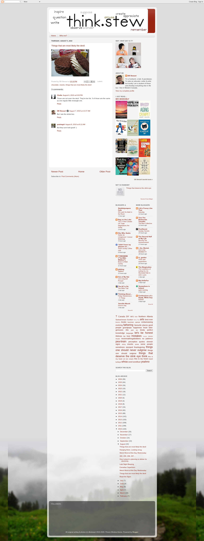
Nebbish (121, 271)
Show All (130, 310)
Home (53, 36)
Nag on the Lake (124, 220)
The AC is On (123, 286)
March (122, 493)
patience (149, 338)
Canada (121, 316)
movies (150, 336)
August (123, 444)
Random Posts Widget (147, 199)
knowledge (120, 333)
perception (132, 342)
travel (151, 359)
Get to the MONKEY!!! (142, 251)
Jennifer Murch (124, 304)
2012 (120, 423)
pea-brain (121, 341)
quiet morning (143, 290)
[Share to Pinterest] (94, 81)
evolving (119, 325)
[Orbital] (133, 175)
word (130, 362)
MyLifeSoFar (143, 280)
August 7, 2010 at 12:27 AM (79, 111)
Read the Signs (125, 477)
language (129, 333)
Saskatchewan (121, 320)
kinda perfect (146, 330)
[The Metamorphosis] (144, 174)
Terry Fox (136, 319)
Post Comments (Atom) (70, 176)
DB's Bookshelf (122, 99)
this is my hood (141, 359)
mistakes (136, 335)
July (121, 480)
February (123, 496)
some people (147, 344)
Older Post (105, 171)
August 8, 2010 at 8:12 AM (75, 124)
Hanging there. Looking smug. (131, 450)
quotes (142, 342)
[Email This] (85, 81)
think (144, 356)
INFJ (132, 317)
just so (134, 330)
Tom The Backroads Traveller (142, 219)
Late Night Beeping (127, 464)
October (123, 438)
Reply (59, 104)
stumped (129, 347)
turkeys (118, 362)
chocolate (55, 85)
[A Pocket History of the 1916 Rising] (121, 152)
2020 (120, 398)
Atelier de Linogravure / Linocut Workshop (125, 237)
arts (142, 319)
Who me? (63, 36)
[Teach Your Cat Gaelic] (144, 135)
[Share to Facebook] (92, 81)
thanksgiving (139, 347)
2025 (120, 382)
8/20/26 (141, 299)
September (124, 441)
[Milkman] (121, 118)
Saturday (141, 212)
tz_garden (142, 257)
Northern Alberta (145, 316)
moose (145, 336)
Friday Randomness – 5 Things (125, 297)
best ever (149, 319)
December (124, 432)
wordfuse (137, 362)
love (128, 336)
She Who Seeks (124, 233)
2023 (120, 388)
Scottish (130, 320)
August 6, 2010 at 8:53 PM (73, 95)
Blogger (135, 532)
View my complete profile (125, 91)
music (118, 339)
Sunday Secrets (143, 231)
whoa (124, 361)
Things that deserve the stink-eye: (139, 188)
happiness (137, 327)
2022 (120, 392)
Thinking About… (125, 294)
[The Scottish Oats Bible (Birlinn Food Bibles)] (133, 135)
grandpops (127, 327)
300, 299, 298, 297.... (128, 456)
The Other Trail (123, 288)
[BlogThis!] (87, 81)
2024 (120, 385)
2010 (120, 429)
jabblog (121, 269)
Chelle (59, 95)
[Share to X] (89, 81)
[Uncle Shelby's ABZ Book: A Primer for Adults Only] (121, 134)
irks (127, 330)
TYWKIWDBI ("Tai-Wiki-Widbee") (123, 258)
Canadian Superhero (127, 467)
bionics (118, 322)
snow (137, 344)
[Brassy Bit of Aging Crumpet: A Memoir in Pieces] (144, 118)
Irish (136, 317)
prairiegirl (61, 124)
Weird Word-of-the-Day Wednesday (133, 453)
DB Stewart (61, 111)
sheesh (150, 342)
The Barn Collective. (145, 223)
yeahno (145, 361)
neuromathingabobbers (131, 338)
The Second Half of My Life (145, 237)
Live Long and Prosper (123, 280)
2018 (120, 404)
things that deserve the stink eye (134, 355)
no (143, 338)
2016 (120, 410)
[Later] (144, 156)
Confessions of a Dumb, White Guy (145, 296)
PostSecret (142, 229)
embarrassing (147, 322)
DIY (127, 316)
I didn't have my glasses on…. (124, 245)
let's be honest (144, 332)
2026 (120, 379)
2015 (120, 413)
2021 (120, 395)
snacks (62, 85)
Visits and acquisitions (142, 260)
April (122, 490)
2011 (120, 426)
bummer (131, 322)
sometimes (120, 347)
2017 (120, 407)
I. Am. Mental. (143, 248)
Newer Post (57, 171)
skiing (124, 344)
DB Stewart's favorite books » (143, 179)
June (122, 484)
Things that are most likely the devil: (68, 46)
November (124, 435)
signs (118, 344)
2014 (120, 416)
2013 (120, 420)
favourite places (141, 325)
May (122, 487)
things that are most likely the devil (78, 85)
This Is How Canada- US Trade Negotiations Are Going (125, 224)
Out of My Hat (123, 277)
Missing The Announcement (143, 241)
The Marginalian (144, 267)
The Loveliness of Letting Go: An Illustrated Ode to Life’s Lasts (144, 272)
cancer (137, 322)
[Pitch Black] (133, 106)
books (123, 322)
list (124, 336)
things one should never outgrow (134, 349)
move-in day (122, 305)
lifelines (119, 336)
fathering (128, 324)
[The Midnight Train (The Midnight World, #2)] (121, 174)
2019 (120, 401)
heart (145, 327)
